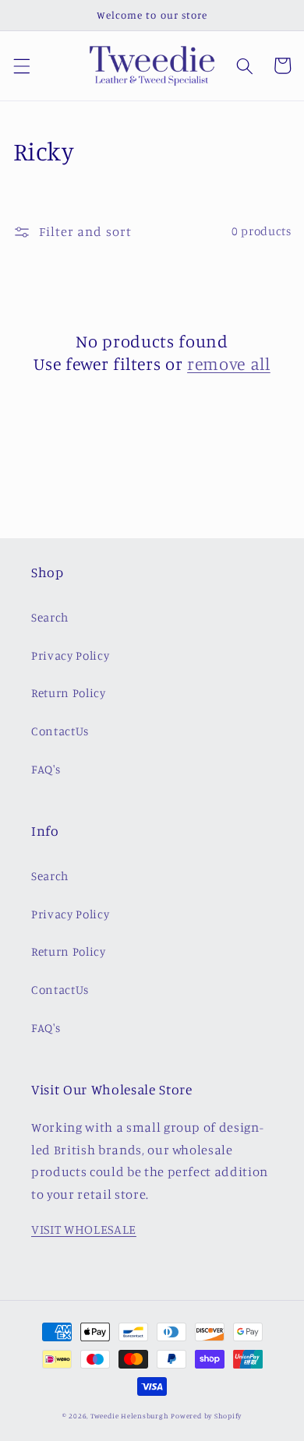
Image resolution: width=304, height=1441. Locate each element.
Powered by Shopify (206, 1415)
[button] (21, 65)
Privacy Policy (70, 655)
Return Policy (68, 692)
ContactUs (60, 731)
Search (50, 617)
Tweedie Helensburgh (129, 1415)
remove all (228, 363)
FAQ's (45, 769)
